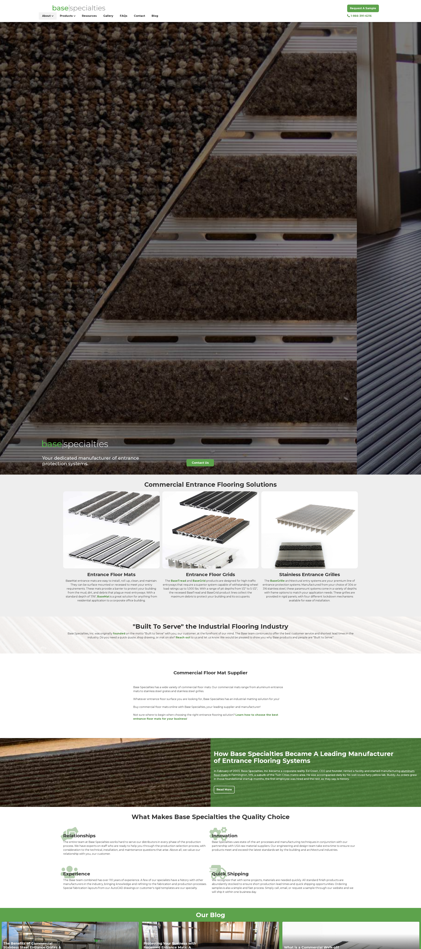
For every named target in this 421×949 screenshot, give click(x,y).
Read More (224, 789)
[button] (48, 16)
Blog (155, 15)
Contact (139, 15)
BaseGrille (277, 580)
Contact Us (200, 463)
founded (119, 633)
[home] (73, 8)
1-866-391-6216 (359, 15)
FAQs (123, 15)
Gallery (108, 15)
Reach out (183, 637)
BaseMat (103, 596)
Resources (89, 15)
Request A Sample (363, 8)
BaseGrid (199, 580)
